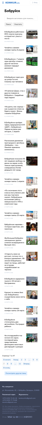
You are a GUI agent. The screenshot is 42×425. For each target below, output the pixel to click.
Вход (35, 2)
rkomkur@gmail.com (9, 402)
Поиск (8, 24)
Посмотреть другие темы (16, 373)
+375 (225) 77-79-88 (9, 400)
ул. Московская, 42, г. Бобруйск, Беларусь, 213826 (20, 390)
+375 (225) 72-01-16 (9, 398)
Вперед (27, 364)
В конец (6, 368)
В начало (7, 360)
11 (20, 364)
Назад (15, 360)
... (29, 360)
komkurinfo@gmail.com (27, 398)
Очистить (18, 24)
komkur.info (13, 410)
